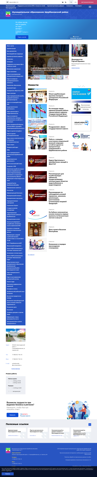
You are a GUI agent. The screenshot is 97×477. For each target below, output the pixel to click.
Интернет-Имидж (87, 466)
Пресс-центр (10, 46)
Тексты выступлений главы (14, 163)
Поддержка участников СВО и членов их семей (31, 6)
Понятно (7, 473)
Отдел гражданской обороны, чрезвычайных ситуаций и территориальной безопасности (15, 126)
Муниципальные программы (15, 198)
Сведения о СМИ (11, 166)
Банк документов (11, 8)
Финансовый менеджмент (14, 246)
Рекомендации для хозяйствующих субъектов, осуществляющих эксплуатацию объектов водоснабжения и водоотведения (58, 179)
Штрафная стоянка (12, 289)
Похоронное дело (12, 307)
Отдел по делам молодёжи (14, 131)
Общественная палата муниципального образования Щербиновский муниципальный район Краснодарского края (15, 266)
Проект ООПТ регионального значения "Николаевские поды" (15, 257)
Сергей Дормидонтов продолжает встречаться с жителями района (46, 69)
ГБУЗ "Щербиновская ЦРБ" (14, 243)
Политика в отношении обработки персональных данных (14, 230)
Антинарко (78, 6)
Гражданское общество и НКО (15, 90)
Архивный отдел (11, 88)
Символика (69, 6)
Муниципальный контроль (14, 195)
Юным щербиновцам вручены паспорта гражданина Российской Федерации (58, 96)
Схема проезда (15, 368)
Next (83, 86)
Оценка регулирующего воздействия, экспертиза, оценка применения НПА (14, 223)
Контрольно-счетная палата (14, 253)
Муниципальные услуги (13, 219)
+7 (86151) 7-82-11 (17, 359)
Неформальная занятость (14, 187)
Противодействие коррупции (15, 54)
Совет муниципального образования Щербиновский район (15, 154)
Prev (79, 86)
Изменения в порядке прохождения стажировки (57, 246)
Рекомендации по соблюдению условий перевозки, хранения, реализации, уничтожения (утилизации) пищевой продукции (58, 197)
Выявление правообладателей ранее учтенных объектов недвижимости (15, 302)
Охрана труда (10, 281)
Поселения (10, 309)
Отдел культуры (11, 93)
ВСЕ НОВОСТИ (31, 254)
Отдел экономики (11, 71)
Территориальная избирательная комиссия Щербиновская (14, 214)
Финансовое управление (14, 69)
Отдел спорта (10, 144)
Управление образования (14, 85)
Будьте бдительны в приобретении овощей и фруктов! (58, 162)
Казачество (10, 190)
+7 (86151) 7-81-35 (17, 354)
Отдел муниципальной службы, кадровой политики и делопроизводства (15, 97)
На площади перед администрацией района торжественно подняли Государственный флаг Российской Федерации (58, 112)
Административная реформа (55, 6)
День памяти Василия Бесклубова (57, 230)
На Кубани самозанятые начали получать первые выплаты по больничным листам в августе (58, 215)
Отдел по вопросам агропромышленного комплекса (12, 80)
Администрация (10, 6)
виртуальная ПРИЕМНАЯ (87, 2)
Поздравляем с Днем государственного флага (58, 128)
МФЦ (8, 150)
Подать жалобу (22, 37)
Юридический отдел (12, 147)
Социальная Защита (12, 205)
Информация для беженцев (14, 193)
